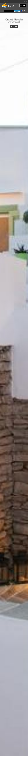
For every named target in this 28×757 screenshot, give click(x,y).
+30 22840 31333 (24, 1)
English (24, 10)
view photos (14, 26)
